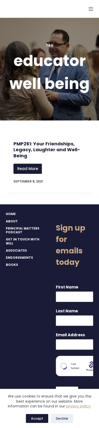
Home (11, 214)
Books (12, 265)
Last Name (67, 311)
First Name (67, 287)
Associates (16, 251)
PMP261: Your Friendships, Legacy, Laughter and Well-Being (46, 150)
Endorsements (19, 258)
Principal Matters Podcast (22, 230)
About (12, 221)
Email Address (70, 335)
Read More (29, 170)
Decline (62, 418)
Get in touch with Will (22, 241)
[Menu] (91, 9)
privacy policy (78, 406)
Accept (37, 418)
